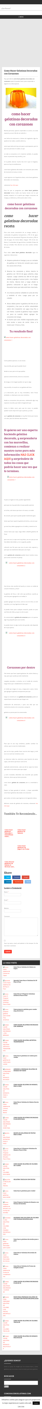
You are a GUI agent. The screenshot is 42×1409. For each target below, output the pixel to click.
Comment (7, 916)
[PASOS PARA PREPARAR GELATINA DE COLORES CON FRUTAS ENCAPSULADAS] (7, 1306)
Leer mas (21, 1406)
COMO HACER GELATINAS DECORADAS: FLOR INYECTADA (26, 1118)
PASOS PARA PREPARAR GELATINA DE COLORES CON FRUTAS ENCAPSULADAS (26, 1297)
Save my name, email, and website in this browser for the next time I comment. (21, 944)
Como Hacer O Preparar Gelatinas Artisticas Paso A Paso (24, 994)
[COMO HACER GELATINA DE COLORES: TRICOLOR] (7, 1326)
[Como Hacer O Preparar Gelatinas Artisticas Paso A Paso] (7, 999)
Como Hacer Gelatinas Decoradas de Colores (25, 1253)
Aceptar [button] (36, 1403)
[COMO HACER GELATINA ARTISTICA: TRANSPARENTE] (7, 1045)
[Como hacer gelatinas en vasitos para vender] (7, 1060)
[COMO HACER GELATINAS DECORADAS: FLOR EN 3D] (7, 1287)
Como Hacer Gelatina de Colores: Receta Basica (26, 1103)
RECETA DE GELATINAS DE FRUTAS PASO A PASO (24, 1133)
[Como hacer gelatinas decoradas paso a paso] (7, 1243)
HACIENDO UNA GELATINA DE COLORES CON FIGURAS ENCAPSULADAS (26, 1218)
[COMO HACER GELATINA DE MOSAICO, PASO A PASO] (7, 1091)
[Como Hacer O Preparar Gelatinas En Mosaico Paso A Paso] (7, 1154)
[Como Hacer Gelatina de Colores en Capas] (7, 971)
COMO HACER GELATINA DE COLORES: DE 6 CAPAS (26, 1164)
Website (6, 908)
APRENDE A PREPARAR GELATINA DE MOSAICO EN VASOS (25, 1070)
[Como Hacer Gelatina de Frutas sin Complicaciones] (7, 1271)
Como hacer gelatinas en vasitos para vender (25, 1056)
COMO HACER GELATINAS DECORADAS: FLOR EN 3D (26, 1282)
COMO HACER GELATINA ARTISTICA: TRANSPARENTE (25, 1041)
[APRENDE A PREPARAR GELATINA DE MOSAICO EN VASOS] (7, 1074)
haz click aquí (14, 185)
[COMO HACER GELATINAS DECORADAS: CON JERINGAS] (7, 1030)
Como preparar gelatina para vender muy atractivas (25, 1010)
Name (6, 892)
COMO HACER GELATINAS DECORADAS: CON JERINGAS (26, 1025)
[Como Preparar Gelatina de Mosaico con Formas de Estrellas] (7, 1207)
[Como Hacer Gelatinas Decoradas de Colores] (7, 1257)
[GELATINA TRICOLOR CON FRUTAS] (7, 1183)
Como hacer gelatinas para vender (24, 1191)
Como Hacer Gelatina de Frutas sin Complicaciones (24, 1266)
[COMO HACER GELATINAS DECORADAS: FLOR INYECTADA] (7, 1123)
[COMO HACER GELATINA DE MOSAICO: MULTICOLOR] (7, 1342)
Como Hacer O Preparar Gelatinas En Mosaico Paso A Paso (25, 1149)
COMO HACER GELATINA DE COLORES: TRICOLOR (26, 1321)
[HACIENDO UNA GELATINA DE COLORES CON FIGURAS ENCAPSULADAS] (7, 1226)
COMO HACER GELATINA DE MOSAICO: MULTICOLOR (26, 1337)
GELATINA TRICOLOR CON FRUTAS (24, 1179)
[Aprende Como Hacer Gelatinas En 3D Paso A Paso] (7, 985)
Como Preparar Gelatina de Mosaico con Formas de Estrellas (26, 1203)
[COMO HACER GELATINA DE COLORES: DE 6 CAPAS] (7, 1169)
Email (6, 900)
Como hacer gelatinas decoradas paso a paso (26, 1240)
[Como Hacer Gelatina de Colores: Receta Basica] (7, 1107)
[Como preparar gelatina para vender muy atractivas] (7, 1014)
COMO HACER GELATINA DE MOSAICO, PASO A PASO (26, 1085)
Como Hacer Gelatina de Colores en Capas (24, 967)
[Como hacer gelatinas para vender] (7, 1194)
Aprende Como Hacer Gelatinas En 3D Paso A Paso (25, 981)
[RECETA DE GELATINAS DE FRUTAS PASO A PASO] (7, 1138)
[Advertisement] (21, 45)
